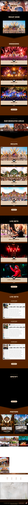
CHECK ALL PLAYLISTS (14, 401)
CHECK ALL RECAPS (14, 209)
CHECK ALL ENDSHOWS (14, 109)
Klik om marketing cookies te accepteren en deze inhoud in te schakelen (14, 27)
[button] (0, 127)
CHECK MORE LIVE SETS (14, 286)
